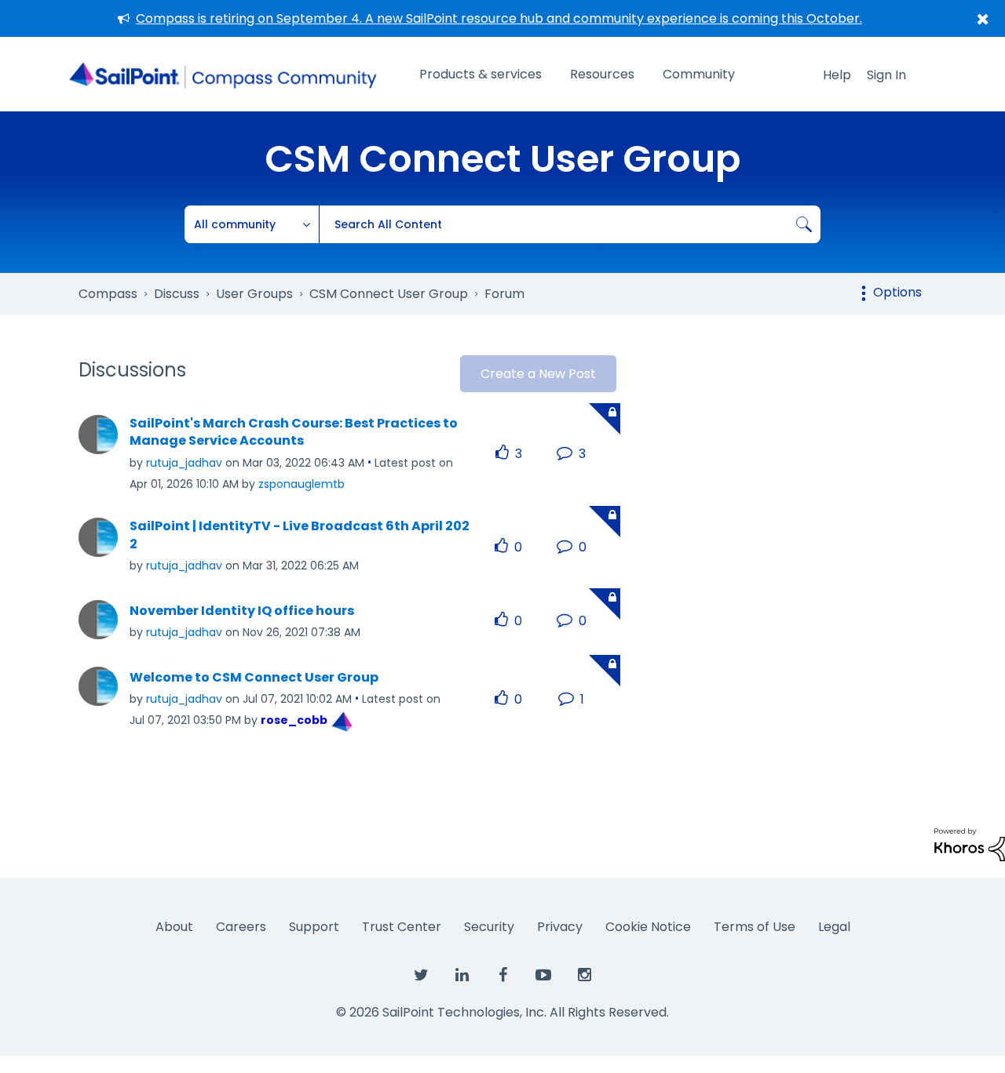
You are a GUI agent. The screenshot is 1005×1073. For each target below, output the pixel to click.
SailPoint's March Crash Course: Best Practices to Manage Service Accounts (294, 432)
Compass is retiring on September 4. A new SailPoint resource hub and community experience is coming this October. (499, 18)
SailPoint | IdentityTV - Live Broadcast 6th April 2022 (300, 535)
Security (489, 927)
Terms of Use (754, 927)
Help (837, 75)
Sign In (886, 75)
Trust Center (401, 927)
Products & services (480, 74)
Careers (241, 927)
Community (699, 74)
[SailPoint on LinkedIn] (461, 975)
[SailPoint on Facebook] (502, 975)
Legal (834, 927)
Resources (602, 74)
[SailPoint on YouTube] (543, 975)
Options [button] (897, 292)
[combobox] (569, 224)
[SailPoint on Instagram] (584, 975)
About (174, 927)
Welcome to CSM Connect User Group (254, 677)
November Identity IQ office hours (242, 611)
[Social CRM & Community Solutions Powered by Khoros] (969, 844)
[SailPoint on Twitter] (421, 975)
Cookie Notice (648, 927)
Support (314, 927)
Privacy (560, 927)
